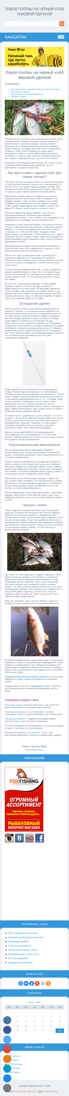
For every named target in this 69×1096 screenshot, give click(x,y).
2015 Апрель (14, 1056)
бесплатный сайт (23, 1091)
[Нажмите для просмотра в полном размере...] (34, 134)
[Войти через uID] (20, 983)
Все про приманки (18, 958)
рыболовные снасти (24, 712)
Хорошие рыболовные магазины (26, 937)
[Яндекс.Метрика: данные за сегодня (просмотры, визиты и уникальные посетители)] (48, 1091)
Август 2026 (34, 1002)
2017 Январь (14, 1068)
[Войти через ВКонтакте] (26, 983)
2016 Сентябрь (15, 1064)
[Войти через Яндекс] (37, 983)
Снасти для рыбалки (19, 945)
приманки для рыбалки (28, 732)
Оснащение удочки (20, 91)
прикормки (19, 725)
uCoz (36, 1091)
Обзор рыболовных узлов (22, 950)
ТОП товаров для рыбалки (23, 933)
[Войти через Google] (42, 983)
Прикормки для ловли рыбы (23, 954)
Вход (41, 750)
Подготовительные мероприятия (27, 94)
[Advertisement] (34, 883)
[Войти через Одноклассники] (48, 983)
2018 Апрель (14, 1072)
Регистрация (31, 750)
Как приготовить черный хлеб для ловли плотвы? (35, 89)
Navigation (15, 37)
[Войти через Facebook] (31, 983)
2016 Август (14, 1060)
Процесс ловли (18, 96)
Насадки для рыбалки (15, 719)
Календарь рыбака (14, 705)
